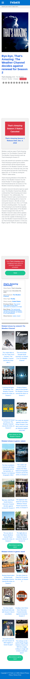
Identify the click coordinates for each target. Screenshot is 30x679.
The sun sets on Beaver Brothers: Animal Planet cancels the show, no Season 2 (8, 537)
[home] (15, 3)
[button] (3, 3)
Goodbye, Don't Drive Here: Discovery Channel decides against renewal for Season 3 (21, 612)
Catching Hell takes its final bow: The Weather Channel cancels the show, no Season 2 (8, 391)
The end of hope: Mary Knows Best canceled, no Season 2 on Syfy (12, 305)
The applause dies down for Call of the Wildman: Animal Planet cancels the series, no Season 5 (22, 503)
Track (15, 273)
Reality (13, 298)
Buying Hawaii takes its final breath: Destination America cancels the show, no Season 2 (8, 579)
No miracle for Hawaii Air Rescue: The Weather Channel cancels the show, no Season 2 (8, 424)
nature (14, 316)
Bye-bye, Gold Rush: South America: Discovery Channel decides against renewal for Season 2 (8, 504)
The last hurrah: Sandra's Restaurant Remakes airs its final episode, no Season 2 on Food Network (12, 311)
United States (16, 301)
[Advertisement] (15, 102)
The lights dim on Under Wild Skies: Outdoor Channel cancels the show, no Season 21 (22, 537)
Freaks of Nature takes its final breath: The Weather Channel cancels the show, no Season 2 (21, 391)
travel (18, 316)
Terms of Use (17, 675)
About (22, 673)
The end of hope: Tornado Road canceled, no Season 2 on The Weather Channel (22, 356)
